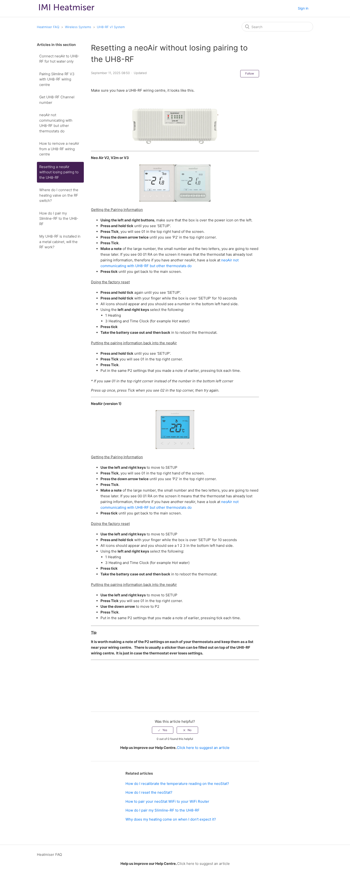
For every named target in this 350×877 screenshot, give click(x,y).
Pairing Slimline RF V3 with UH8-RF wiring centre (56, 79)
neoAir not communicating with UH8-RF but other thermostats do (55, 123)
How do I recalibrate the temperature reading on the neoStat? (177, 783)
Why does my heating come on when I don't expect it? (170, 819)
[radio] (162, 730)
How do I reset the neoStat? (148, 792)
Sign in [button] (303, 8)
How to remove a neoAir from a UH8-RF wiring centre (59, 148)
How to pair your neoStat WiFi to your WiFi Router (167, 801)
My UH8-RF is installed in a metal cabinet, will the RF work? (59, 241)
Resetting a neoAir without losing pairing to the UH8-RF (59, 172)
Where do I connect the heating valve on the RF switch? (58, 195)
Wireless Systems (78, 27)
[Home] (66, 11)
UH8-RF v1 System (111, 27)
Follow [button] (249, 73)
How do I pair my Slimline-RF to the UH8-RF (58, 218)
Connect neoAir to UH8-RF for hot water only (59, 59)
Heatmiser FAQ (48, 27)
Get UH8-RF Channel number (56, 100)
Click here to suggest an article (203, 747)
